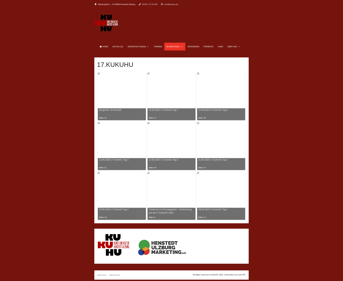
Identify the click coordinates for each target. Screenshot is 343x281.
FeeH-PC (241, 275)
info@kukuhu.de (171, 4)
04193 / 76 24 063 (150, 4)
